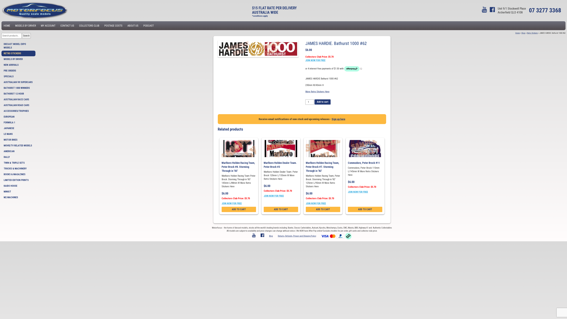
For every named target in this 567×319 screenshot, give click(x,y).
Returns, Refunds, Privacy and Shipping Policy (297, 236)
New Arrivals (11, 65)
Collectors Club (89, 25)
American (9, 151)
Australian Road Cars (16, 105)
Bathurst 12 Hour (14, 93)
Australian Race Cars (16, 99)
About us (132, 25)
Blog (271, 236)
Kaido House (10, 185)
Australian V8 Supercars (18, 82)
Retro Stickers (12, 53)
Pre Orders (10, 70)
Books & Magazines (14, 174)
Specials (9, 76)
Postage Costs (113, 25)
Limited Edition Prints (16, 180)
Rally (7, 157)
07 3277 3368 (545, 10)
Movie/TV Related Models (18, 145)
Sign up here (338, 119)
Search (26, 35)
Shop (523, 33)
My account (48, 25)
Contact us (67, 25)
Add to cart (322, 101)
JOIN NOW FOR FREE (315, 60)
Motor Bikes (10, 139)
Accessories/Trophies (16, 111)
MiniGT (7, 191)
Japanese (9, 128)
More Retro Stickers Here (317, 91)
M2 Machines (11, 197)
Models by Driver (25, 25)
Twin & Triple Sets (14, 162)
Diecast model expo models (15, 46)
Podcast (148, 25)
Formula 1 (9, 122)
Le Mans (8, 134)
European (9, 116)
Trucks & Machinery (15, 168)
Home (7, 25)
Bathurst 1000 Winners (17, 88)
